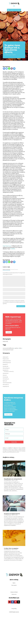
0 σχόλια (14, 54)
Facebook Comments (14, 269)
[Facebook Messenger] (14, 68)
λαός (20, 348)
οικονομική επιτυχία (8, 349)
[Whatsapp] (9, 68)
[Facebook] (4, 68)
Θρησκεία (5, 370)
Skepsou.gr (8, 54)
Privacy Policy (14, 608)
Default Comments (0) (6, 269)
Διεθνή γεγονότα (6, 360)
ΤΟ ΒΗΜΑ (12, 248)
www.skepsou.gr (7, 246)
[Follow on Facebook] (12, 601)
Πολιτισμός (5, 378)
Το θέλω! (9, 332)
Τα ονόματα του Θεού (8, 371)
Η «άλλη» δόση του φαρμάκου (11, 548)
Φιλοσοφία (5, 384)
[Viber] (12, 68)
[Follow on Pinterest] (15, 601)
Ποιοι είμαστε (14, 585)
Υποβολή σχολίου (20, 306)
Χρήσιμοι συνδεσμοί (14, 592)
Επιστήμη (5, 366)
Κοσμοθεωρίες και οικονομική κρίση (13, 479)
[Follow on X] (18, 601)
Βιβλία (14, 582)
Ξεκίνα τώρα (8, 414)
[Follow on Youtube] (9, 601)
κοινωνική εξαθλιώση (8, 348)
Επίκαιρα (4, 364)
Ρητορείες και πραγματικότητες (12, 513)
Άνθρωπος (5, 358)
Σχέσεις (4, 380)
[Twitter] (6, 68)
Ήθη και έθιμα (5, 368)
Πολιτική (5, 341)
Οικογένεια (5, 373)
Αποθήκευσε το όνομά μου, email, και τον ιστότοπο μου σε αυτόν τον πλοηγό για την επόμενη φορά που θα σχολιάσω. (14, 302)
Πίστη (4, 375)
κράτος (16, 348)
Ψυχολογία (5, 386)
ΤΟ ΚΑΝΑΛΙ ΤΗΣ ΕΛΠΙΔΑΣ (14, 10)
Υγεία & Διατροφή (6, 382)
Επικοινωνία (14, 594)
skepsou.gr (5, 357)
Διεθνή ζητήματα (6, 362)
